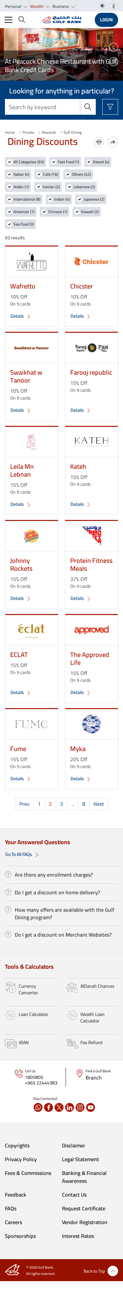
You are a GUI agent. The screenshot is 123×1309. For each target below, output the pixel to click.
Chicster (81, 286)
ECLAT (19, 654)
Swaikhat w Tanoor (26, 376)
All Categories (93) (28, 162)
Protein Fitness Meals (91, 564)
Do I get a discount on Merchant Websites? (63, 935)
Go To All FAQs (19, 854)
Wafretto (22, 286)
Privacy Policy (21, 1159)
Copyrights (17, 1145)
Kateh (78, 466)
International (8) (26, 199)
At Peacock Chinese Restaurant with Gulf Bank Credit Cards (61, 65)
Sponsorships (20, 1236)
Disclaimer (73, 1145)
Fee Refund (91, 1042)
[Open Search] (21, 19)
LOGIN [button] (106, 19)
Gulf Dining (73, 132)
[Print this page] (99, 142)
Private (28, 132)
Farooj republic (91, 372)
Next (98, 804)
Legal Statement (80, 1159)
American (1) (23, 212)
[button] (113, 47)
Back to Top (94, 1271)
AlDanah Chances (97, 986)
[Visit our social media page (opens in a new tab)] (38, 1107)
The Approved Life (89, 658)
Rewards (49, 132)
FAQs (10, 1208)
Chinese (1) (57, 212)
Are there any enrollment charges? (54, 875)
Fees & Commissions (28, 1173)
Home (10, 132)
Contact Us (74, 1195)
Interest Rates (78, 1236)
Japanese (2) (94, 199)
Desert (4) (101, 162)
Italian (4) (21, 174)
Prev (24, 804)
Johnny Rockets (21, 564)
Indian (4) (62, 199)
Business (61, 6)
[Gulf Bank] (61, 19)
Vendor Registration (84, 1222)
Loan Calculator (33, 1014)
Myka (78, 749)
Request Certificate (83, 1208)
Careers (13, 1222)
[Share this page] (113, 142)
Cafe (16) (50, 174)
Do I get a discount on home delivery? (57, 892)
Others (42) (81, 174)
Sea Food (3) (23, 224)
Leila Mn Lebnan (22, 470)
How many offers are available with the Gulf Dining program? (64, 913)
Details (17, 316)
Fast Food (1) (68, 162)
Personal (13, 6)
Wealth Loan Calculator (92, 1017)
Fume (18, 749)
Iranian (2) (51, 187)
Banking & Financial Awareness (84, 1177)
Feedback (15, 1195)
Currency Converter (28, 989)
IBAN (24, 1042)
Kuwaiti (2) (90, 212)
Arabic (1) (21, 187)
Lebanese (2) (84, 187)
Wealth (37, 6)
